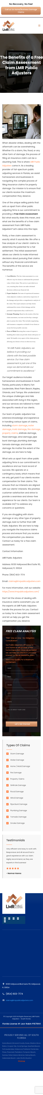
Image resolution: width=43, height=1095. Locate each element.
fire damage (34, 429)
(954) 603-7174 (14, 993)
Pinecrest (10, 1052)
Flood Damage (17, 791)
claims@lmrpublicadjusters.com (24, 581)
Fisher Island (13, 1055)
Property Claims (17, 779)
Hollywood (19, 1049)
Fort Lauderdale (8, 1049)
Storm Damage (17, 753)
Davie (27, 1043)
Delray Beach (30, 1055)
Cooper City (11, 1046)
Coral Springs (22, 1046)
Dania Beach (7, 1043)
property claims (10, 433)
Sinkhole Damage (18, 785)
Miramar (21, 1055)
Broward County (18, 1043)
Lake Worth (21, 1058)
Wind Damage (16, 798)
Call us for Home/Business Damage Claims (21, 10)
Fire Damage (16, 772)
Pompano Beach (29, 1052)
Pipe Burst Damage (18, 804)
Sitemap (21, 1061)
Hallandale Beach (9, 1058)
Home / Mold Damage (20, 766)
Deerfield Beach (34, 1046)
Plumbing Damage (18, 810)
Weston (33, 1043)
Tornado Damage (18, 817)
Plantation (18, 1052)
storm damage (19, 425)
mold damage (19, 429)
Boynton (29, 1058)
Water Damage (17, 760)
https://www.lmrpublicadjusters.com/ (20, 591)
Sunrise (5, 1055)
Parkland (26, 1049)
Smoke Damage (17, 823)
